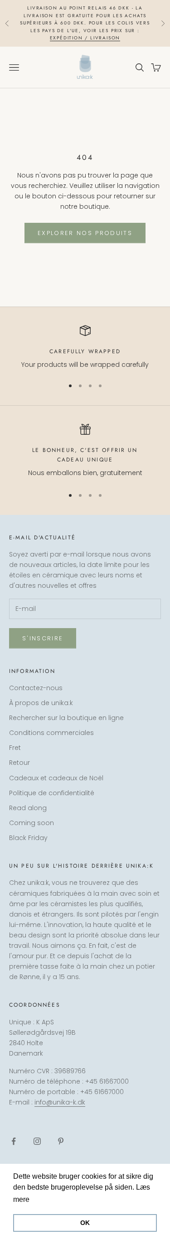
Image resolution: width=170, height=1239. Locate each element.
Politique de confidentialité (51, 792)
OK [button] (85, 1222)
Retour (19, 762)
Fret (15, 747)
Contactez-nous (36, 687)
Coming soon (31, 822)
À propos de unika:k (41, 702)
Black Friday (28, 837)
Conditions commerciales (51, 732)
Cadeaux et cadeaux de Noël (56, 778)
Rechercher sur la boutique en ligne (66, 717)
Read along (28, 807)
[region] (85, 347)
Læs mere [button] (49, 1199)
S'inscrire (42, 638)
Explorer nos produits (85, 233)
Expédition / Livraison (85, 37)
